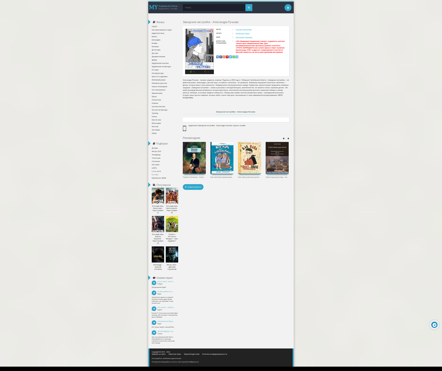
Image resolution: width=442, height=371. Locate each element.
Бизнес (154, 36)
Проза (154, 96)
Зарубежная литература (161, 66)
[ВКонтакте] (217, 57)
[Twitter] (230, 57)
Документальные (158, 56)
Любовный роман (158, 80)
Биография (156, 40)
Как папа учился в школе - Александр (249, 177)
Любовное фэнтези (159, 83)
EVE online (155, 165)
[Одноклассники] (224, 57)
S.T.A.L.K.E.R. (156, 171)
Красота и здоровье (160, 76)
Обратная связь (174, 354)
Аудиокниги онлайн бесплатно (182, 352)
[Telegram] (237, 57)
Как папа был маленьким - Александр (221, 177)
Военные (155, 46)
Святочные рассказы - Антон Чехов (277, 177)
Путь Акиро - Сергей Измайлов (168, 307)
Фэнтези (155, 126)
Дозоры (155, 148)
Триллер (155, 113)
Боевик (154, 43)
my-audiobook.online (163, 7)
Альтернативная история (162, 30)
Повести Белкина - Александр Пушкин (194, 177)
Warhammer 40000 (159, 178)
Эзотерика (156, 130)
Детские (155, 53)
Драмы (154, 60)
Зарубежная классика (160, 63)
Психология (156, 100)
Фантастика (156, 120)
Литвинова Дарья (243, 33)
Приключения (157, 93)
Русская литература (159, 110)
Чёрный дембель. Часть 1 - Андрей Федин (172, 331)
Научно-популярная (159, 86)
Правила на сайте (159, 354)
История (155, 70)
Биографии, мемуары (244, 37)
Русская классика (158, 106)
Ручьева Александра (244, 29)
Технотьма (156, 158)
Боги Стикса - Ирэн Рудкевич (168, 282)
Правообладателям (191, 354)
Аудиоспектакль (158, 33)
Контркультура (158, 73)
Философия (156, 123)
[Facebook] (220, 57)
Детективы (156, 50)
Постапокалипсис (159, 90)
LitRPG (154, 168)
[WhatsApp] (233, 57)
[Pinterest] (227, 57)
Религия (155, 103)
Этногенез (156, 161)
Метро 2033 (156, 151)
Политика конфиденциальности (214, 354)
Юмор (154, 133)
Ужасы (154, 116)
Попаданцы (156, 155)
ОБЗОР (154, 26)
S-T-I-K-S (155, 175)
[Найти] (248, 7)
